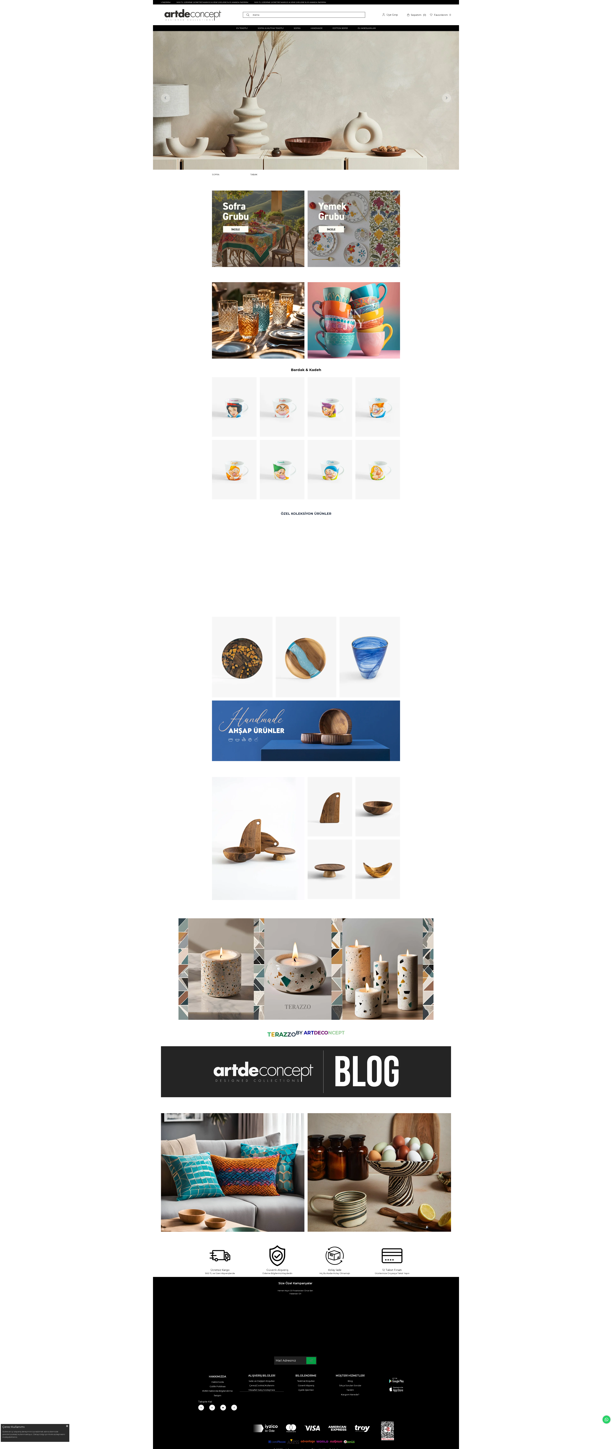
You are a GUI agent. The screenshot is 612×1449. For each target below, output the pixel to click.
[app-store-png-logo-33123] (396, 1385)
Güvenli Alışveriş (306, 1385)
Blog (350, 1381)
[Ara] (249, 15)
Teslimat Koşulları (306, 1381)
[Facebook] (234, 1407)
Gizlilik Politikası (218, 1386)
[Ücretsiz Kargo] (220, 1255)
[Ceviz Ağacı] (258, 838)
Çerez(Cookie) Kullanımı (261, 1385)
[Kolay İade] (334, 1255)
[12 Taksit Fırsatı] (392, 1255)
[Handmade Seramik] (379, 1172)
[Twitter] (201, 1407)
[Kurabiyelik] (330, 869)
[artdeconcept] (306, 731)
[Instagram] (212, 1407)
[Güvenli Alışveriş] (277, 1255)
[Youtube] (223, 1407)
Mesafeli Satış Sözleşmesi (262, 1390)
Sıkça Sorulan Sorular (350, 1385)
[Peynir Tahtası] (330, 806)
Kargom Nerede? (350, 1394)
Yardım (350, 1390)
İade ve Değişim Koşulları (262, 1381)
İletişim (217, 1395)
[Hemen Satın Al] (242, 657)
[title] (258, 229)
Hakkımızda (217, 1382)
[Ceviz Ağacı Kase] (377, 806)
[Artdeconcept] (306, 100)
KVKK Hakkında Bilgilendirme (217, 1391)
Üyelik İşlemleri (306, 1390)
